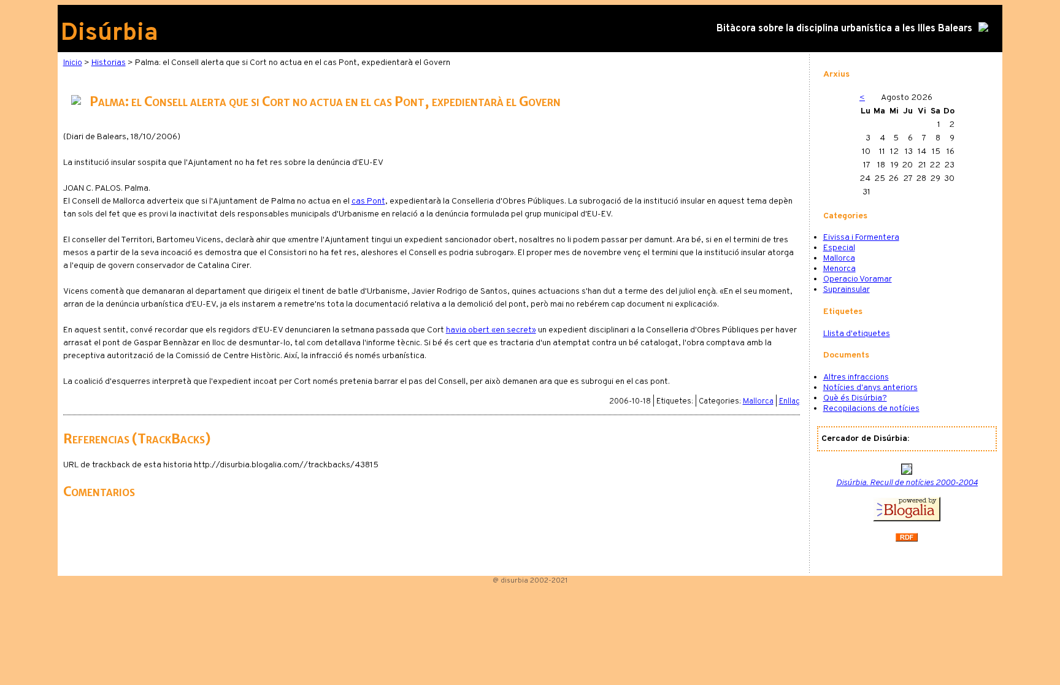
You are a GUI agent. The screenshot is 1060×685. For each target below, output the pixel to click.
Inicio (72, 63)
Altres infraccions (856, 377)
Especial (839, 248)
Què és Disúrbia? (855, 398)
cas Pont (368, 201)
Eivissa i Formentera (861, 237)
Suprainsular (846, 290)
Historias (108, 63)
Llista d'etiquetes (856, 334)
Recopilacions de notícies (871, 409)
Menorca (839, 269)
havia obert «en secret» (491, 330)
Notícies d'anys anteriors (870, 388)
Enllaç (789, 402)
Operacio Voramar (857, 279)
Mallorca (758, 402)
